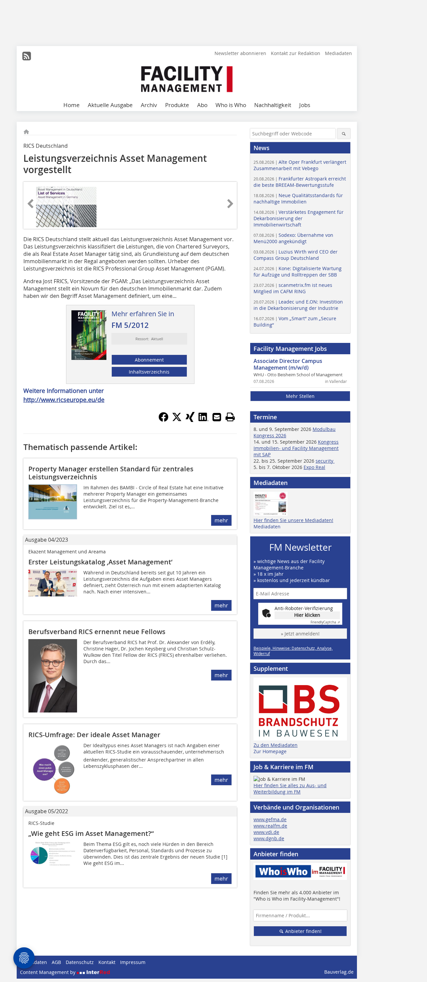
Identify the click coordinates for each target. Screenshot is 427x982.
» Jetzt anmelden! (300, 633)
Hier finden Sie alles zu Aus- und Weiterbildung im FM (290, 788)
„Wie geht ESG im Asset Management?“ (91, 833)
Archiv (149, 105)
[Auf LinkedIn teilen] (203, 420)
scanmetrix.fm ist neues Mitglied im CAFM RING (293, 288)
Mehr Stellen (300, 396)
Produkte (177, 105)
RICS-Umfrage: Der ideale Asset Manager (94, 734)
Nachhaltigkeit (272, 105)
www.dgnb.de (269, 838)
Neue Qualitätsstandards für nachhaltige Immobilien (298, 198)
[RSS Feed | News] (27, 56)
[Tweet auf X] (176, 420)
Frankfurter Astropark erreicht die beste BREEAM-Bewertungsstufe (300, 181)
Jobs (304, 105)
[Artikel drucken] (230, 417)
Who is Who (231, 105)
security (325, 461)
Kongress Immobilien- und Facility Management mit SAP (296, 448)
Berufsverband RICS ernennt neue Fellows (96, 631)
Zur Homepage (270, 751)
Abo (202, 105)
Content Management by (48, 972)
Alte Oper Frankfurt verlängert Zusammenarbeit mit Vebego (300, 165)
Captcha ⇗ (325, 622)
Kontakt (106, 962)
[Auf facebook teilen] (163, 420)
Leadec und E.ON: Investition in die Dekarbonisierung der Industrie (298, 305)
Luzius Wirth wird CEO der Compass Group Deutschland (296, 255)
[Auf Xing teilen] (190, 420)
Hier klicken (307, 615)
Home (71, 105)
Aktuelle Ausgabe (110, 105)
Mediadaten (338, 53)
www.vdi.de (266, 832)
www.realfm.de (270, 826)
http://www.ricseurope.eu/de (63, 400)
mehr (221, 520)
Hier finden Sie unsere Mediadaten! (293, 520)
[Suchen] (343, 133)
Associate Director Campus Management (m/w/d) (288, 364)
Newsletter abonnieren (240, 53)
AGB (56, 962)
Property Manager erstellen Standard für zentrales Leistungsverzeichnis (110, 472)
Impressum (132, 962)
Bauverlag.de (339, 972)
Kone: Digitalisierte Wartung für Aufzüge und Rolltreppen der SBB (298, 271)
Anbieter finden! (303, 931)
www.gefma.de (270, 819)
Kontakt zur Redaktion (295, 53)
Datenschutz (80, 962)
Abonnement (149, 360)
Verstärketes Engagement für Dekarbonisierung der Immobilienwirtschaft (299, 218)
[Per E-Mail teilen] (217, 417)
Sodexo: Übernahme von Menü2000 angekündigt (293, 238)
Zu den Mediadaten (276, 745)
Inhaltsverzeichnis (149, 372)
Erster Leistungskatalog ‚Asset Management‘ (100, 561)
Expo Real (314, 467)
